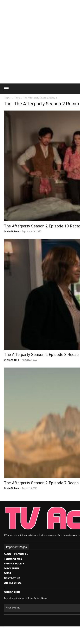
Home (7, 98)
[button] (6, 88)
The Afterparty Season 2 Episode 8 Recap (41, 354)
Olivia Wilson (11, 231)
